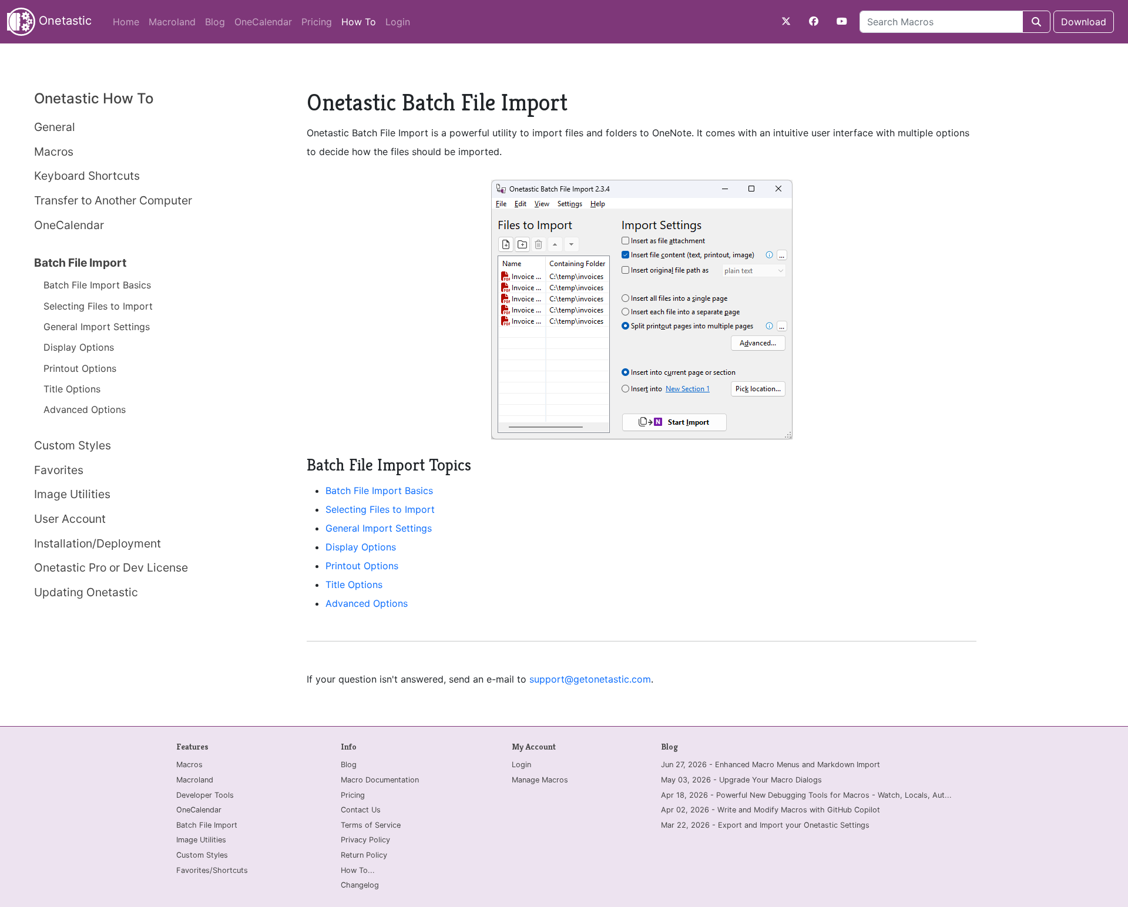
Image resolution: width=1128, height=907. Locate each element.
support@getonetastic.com (590, 679)
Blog (215, 22)
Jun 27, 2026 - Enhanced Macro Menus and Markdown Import (770, 764)
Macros (53, 152)
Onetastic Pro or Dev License (111, 567)
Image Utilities (72, 494)
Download (1083, 22)
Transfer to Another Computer (113, 200)
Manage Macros (540, 779)
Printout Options (79, 368)
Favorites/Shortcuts (212, 870)
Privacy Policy (365, 839)
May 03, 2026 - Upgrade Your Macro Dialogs (741, 779)
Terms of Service (371, 825)
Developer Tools (205, 795)
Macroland (172, 22)
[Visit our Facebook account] (813, 21)
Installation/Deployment (97, 543)
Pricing (316, 22)
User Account (70, 519)
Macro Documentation (380, 779)
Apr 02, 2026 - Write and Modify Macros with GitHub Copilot (770, 809)
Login (397, 22)
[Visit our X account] (786, 21)
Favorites (58, 470)
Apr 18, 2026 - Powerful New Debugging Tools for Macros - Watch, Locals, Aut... (806, 795)
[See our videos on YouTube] (842, 21)
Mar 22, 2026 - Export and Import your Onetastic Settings (765, 825)
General (54, 127)
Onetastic (63, 21)
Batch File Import (80, 263)
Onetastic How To (93, 98)
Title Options (71, 389)
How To (361, 21)
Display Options (78, 347)
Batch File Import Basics (97, 285)
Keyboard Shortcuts (87, 176)
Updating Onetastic (86, 592)
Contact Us (361, 809)
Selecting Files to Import (98, 306)
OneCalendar (263, 22)
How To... (358, 870)
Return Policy (364, 855)
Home (126, 22)
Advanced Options (84, 409)
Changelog (360, 885)
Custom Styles (72, 445)
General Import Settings (96, 326)
